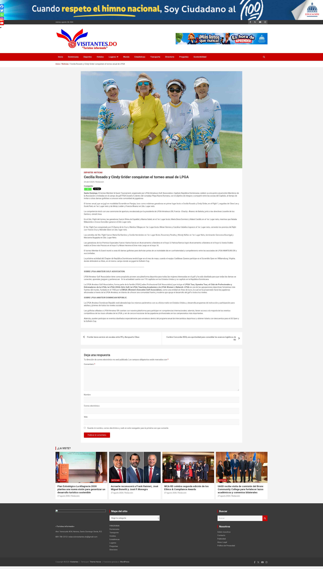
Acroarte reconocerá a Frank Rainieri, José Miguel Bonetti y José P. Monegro (134, 488)
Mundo (126, 57)
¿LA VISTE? (64, 448)
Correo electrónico (92, 406)
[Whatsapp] (88, 189)
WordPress (124, 562)
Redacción (100, 182)
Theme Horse (95, 562)
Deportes (88, 57)
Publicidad (221, 539)
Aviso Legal (222, 542)
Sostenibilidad (200, 57)
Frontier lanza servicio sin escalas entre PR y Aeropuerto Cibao (113, 337)
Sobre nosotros (224, 532)
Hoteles (100, 57)
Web (86, 417)
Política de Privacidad (226, 545)
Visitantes (74, 562)
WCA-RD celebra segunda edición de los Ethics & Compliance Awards (186, 488)
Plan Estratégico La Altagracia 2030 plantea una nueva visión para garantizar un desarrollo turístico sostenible (81, 489)
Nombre (87, 395)
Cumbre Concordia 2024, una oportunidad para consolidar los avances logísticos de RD (201, 338)
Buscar (264, 518)
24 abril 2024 (89, 182)
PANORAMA (114, 526)
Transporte (155, 57)
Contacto (221, 535)
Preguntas (184, 57)
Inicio (60, 57)
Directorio (169, 57)
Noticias (98, 173)
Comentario (89, 364)
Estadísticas (139, 57)
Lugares (112, 57)
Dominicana (73, 57)
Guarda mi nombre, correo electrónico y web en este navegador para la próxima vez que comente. (128, 428)
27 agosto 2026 (63, 496)
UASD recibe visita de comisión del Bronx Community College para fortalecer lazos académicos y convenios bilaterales (240, 489)
